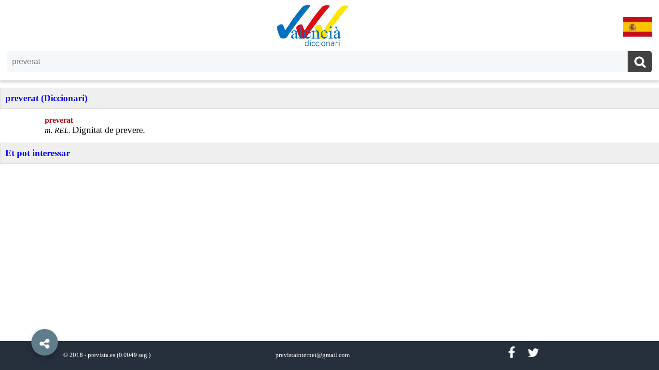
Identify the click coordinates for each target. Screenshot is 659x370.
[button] (24, 320)
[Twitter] (533, 352)
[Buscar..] (640, 63)
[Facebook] (511, 352)
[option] (329, 185)
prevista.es (101, 355)
